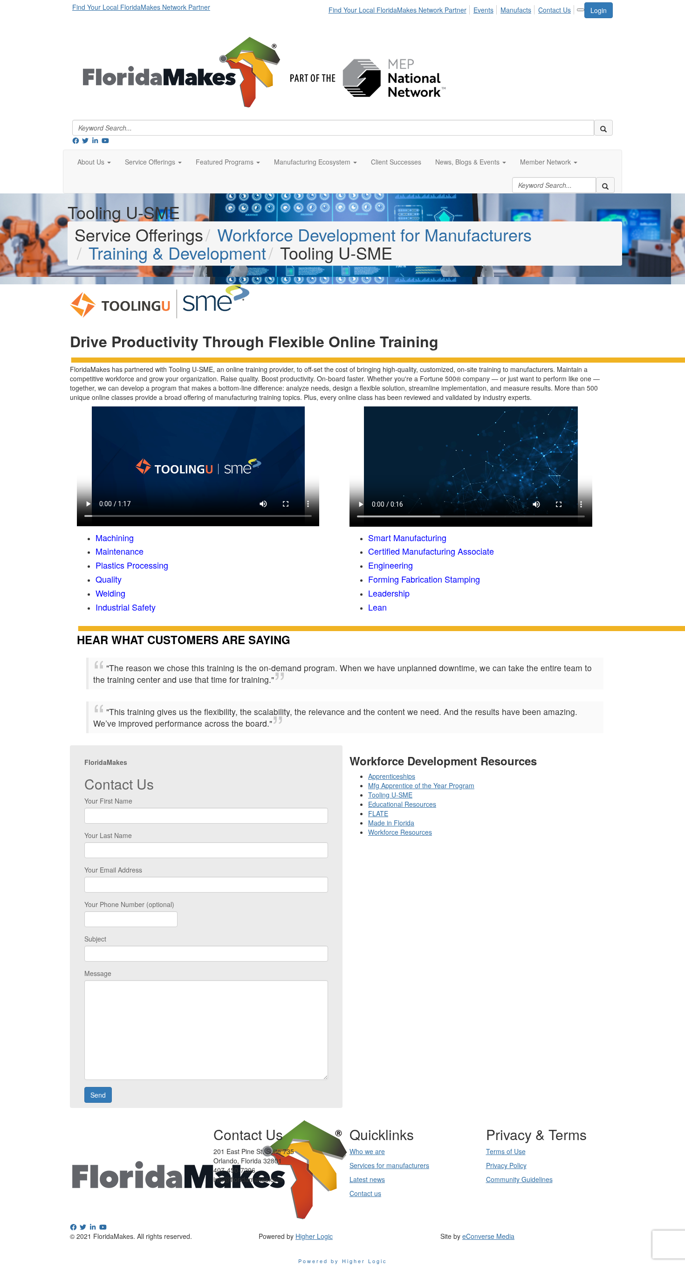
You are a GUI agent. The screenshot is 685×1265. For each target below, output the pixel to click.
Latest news (367, 1179)
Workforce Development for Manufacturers (374, 234)
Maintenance (120, 551)
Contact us (365, 1193)
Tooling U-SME (390, 794)
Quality (109, 579)
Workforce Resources (400, 832)
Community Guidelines (519, 1179)
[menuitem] (400, 8)
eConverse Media (488, 1236)
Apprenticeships (391, 776)
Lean (377, 607)
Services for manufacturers (389, 1165)
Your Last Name (108, 835)
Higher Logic (314, 1236)
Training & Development (177, 252)
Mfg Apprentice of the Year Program (421, 785)
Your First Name (108, 800)
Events (483, 9)
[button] (94, 161)
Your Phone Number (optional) (129, 904)
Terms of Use (506, 1151)
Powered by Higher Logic (342, 1261)
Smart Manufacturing (407, 537)
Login (598, 10)
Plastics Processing (132, 565)
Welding (110, 593)
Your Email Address (113, 869)
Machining (115, 537)
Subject (95, 938)
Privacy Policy (506, 1165)
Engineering (390, 565)
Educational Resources (402, 804)
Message (97, 973)
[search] (603, 128)
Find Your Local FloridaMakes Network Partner (141, 7)
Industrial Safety (126, 607)
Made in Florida (391, 822)
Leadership (389, 593)
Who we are (367, 1151)
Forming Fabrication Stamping (424, 579)
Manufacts (515, 9)
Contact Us (554, 9)
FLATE (378, 813)
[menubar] (452, 8)
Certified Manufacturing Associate (431, 551)
